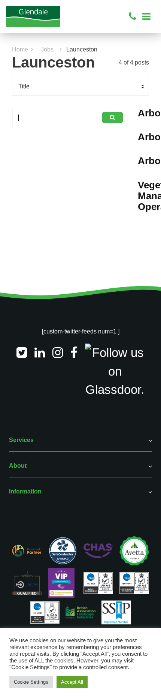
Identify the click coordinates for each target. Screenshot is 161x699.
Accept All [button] (72, 682)
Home (20, 49)
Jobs (47, 49)
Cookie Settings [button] (31, 682)
